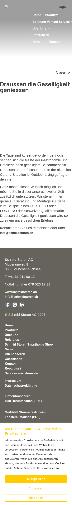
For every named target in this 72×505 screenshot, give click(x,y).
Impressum (13, 380)
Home (9, 325)
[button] (42, 28)
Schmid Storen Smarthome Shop (29, 344)
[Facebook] (8, 305)
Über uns (11, 335)
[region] (36, 464)
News (9, 349)
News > (62, 72)
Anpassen (36, 488)
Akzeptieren (36, 479)
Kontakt (10, 363)
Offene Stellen (15, 354)
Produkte (11, 330)
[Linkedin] (22, 305)
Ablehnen (36, 498)
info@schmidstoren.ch (16, 232)
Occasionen (13, 359)
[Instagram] (15, 305)
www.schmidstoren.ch (21, 292)
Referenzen (13, 339)
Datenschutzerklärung (21, 385)
